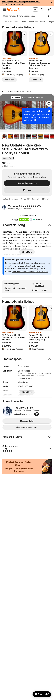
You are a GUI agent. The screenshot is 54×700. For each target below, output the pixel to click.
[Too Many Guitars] (7, 411)
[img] (32, 206)
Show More (27, 252)
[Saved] (43, 9)
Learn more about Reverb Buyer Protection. (30, 272)
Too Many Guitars (17, 206)
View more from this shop (27, 427)
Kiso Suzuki (23, 382)
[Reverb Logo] (13, 9)
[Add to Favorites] (24, 34)
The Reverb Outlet (11, 22)
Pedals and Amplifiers (37, 22)
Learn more (27, 378)
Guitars (23, 22)
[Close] (48, 110)
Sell (35, 9)
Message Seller (27, 421)
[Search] (49, 16)
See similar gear (31, 97)
